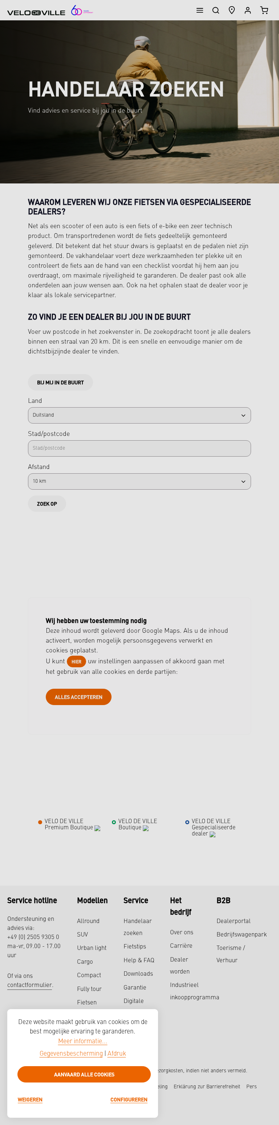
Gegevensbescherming (71, 1054)
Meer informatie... (83, 1042)
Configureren (128, 1099)
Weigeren (30, 1099)
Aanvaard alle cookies (84, 1074)
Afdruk (117, 1054)
